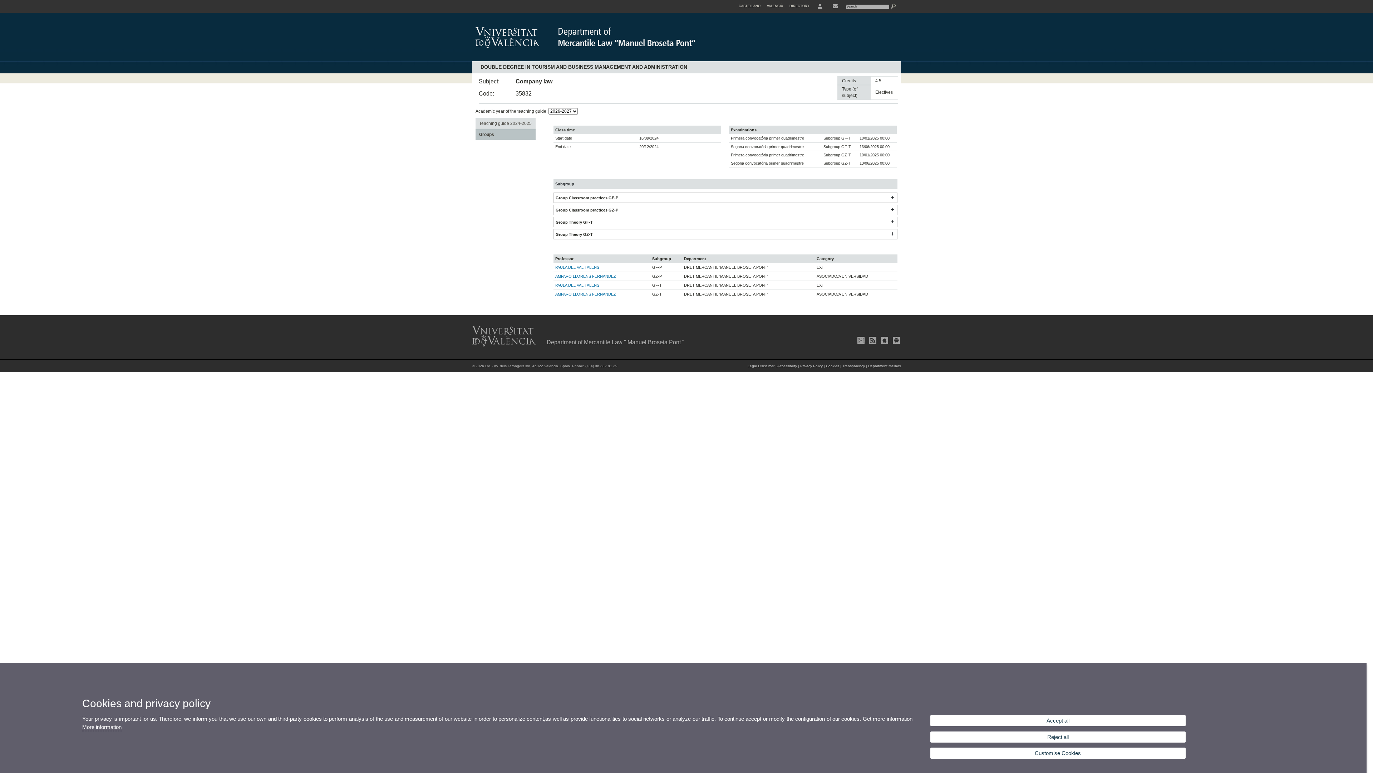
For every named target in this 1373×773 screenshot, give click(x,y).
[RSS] (872, 340)
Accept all (1058, 721)
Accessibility (787, 366)
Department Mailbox (884, 366)
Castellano (750, 6)
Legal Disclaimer (761, 366)
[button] (892, 198)
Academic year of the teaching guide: (512, 111)
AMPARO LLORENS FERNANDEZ (585, 276)
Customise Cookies (1058, 753)
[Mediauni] (860, 340)
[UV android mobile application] (895, 340)
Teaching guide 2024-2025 (505, 123)
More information (102, 727)
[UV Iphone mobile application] (884, 340)
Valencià (775, 6)
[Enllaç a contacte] (835, 6)
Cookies (832, 366)
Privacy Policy (811, 366)
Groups (486, 134)
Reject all (1058, 737)
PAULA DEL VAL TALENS (577, 267)
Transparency (853, 366)
